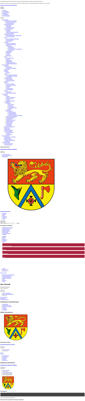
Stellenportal (8, 29)
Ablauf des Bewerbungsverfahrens (12, 32)
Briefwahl (8, 59)
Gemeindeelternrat (9, 88)
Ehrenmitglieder (9, 67)
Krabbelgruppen (9, 77)
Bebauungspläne (7, 138)
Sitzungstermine (9, 41)
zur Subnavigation (5, 14)
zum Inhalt (4, 10)
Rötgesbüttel (4, 216)
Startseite (4, 268)
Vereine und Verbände (8, 131)
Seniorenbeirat (8, 91)
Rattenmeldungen (11, 47)
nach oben (2, 353)
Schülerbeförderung (9, 89)
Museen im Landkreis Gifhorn (9, 126)
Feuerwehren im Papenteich (11, 68)
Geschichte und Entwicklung (11, 22)
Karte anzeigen (3, 298)
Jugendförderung (7, 102)
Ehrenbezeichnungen (10, 40)
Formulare (8, 53)
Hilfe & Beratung (9, 123)
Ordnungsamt (8, 45)
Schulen (5, 82)
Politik (5, 37)
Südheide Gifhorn (7, 129)
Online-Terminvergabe (8, 144)
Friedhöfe (6, 70)
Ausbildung (8, 31)
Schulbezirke (8, 86)
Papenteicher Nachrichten (8, 34)
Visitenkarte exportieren (4, 299)
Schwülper (4, 217)
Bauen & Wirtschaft (5, 135)
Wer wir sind (10, 105)
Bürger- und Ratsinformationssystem (12, 38)
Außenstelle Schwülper (10, 80)
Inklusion (7, 87)
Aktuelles (8, 96)
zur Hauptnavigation (5, 12)
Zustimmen (2, 8)
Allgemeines (8, 103)
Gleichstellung (8, 25)
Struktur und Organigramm (10, 43)
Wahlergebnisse (9, 60)
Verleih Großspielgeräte (12, 107)
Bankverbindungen (5, 355)
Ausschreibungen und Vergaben (10, 136)
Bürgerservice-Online (6, 142)
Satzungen (8, 54)
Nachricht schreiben (3, 297)
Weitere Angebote (9, 122)
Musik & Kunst (6, 127)
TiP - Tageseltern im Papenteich (11, 76)
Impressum (4, 359)
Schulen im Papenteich (10, 84)
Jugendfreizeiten (9, 118)
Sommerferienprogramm (12, 114)
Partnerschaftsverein (9, 132)
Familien (5, 73)
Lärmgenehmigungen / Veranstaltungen (15, 49)
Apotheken (8, 72)
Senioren (6, 90)
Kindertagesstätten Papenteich (11, 74)
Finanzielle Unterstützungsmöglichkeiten (15, 115)
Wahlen (5, 56)
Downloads (10, 108)
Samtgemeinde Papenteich (8, 149)
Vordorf (3, 219)
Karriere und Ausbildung (8, 28)
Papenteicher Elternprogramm (11, 116)
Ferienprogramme (9, 111)
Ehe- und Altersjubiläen (10, 36)
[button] (42, 327)
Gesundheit (6, 71)
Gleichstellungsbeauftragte (9, 24)
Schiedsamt (6, 81)
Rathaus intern (4, 360)
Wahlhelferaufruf (9, 61)
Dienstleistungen (9, 51)
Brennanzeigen (11, 50)
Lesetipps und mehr (9, 98)
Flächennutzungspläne (8, 139)
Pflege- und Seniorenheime (11, 93)
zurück (1, 352)
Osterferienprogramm (12, 112)
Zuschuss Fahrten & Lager (10, 120)
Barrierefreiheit (5, 356)
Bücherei (5, 95)
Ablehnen (2, 7)
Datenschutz (4, 358)
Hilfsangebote (8, 26)
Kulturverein (8, 133)
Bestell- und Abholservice (10, 97)
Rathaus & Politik (5, 19)
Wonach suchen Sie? (4, 223)
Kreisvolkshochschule (8, 78)
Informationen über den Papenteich (10, 20)
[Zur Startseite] (29, 210)
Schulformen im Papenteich (11, 85)
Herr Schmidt (4, 271)
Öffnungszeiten (9, 55)
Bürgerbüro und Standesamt (11, 44)
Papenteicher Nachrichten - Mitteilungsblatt (13, 35)
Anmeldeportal (8, 124)
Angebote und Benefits (10, 33)
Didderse (4, 214)
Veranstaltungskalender (10, 27)
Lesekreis (8, 99)
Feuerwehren (6, 65)
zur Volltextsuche (5, 11)
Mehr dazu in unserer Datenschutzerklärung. (8, 5)
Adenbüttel (4, 213)
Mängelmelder (10, 46)
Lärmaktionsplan (7, 141)
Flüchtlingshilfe (7, 69)
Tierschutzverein (9, 134)
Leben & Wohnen (5, 64)
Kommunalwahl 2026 (10, 58)
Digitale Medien (9, 125)
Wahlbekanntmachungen (10, 62)
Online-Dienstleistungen (8, 143)
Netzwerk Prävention (10, 121)
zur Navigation (4, 13)
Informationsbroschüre (10, 23)
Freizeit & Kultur (5, 94)
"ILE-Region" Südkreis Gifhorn (9, 140)
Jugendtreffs (8, 109)
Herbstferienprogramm (12, 113)
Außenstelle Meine (9, 79)
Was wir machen (11, 104)
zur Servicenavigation (6, 15)
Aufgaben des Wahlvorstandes (11, 63)
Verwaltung (6, 42)
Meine (3, 215)
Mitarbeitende (8, 52)
